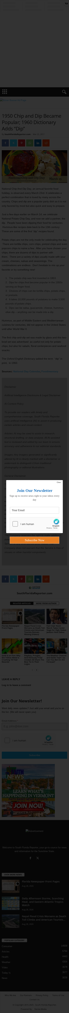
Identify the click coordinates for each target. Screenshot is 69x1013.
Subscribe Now (34, 540)
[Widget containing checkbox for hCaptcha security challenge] (34, 524)
